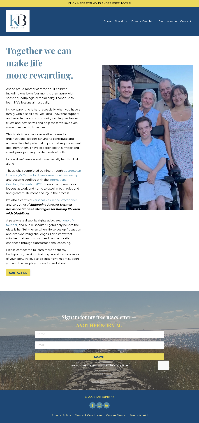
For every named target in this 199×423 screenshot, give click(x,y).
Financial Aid (139, 415)
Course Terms (116, 415)
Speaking (121, 21)
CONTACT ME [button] (18, 272)
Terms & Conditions (88, 415)
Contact (185, 21)
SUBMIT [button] (99, 356)
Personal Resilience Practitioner (54, 200)
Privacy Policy (61, 415)
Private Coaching (143, 21)
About (107, 21)
